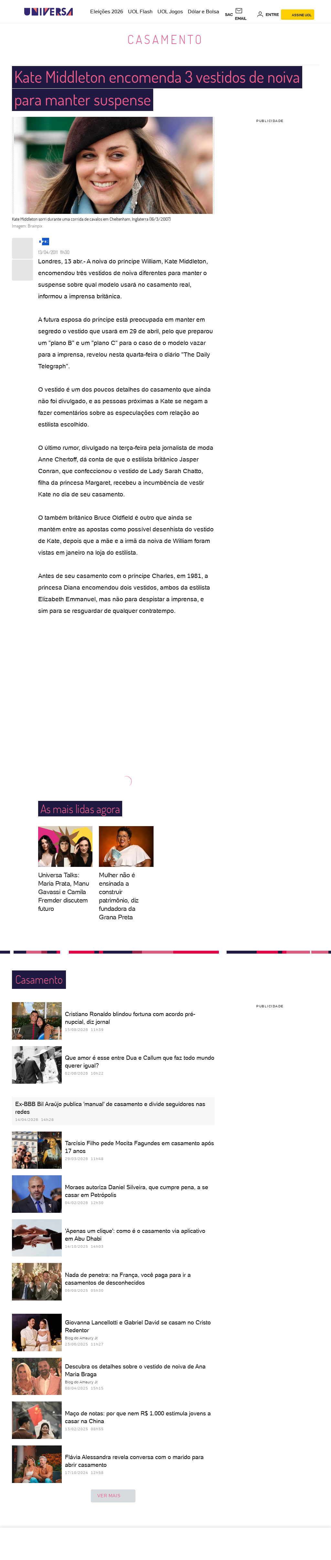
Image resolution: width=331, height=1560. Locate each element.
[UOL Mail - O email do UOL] (245, 14)
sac (229, 14)
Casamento (165, 39)
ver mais (108, 1495)
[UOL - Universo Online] (78, 12)
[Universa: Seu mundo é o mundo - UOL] (48, 12)
